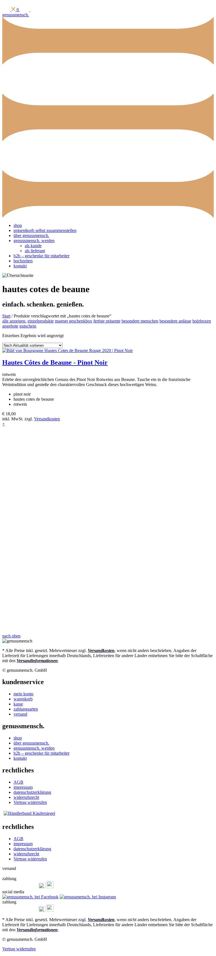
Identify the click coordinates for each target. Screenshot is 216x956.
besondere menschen (140, 321)
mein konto (23, 693)
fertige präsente (106, 321)
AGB (18, 782)
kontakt (20, 265)
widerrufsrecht (26, 797)
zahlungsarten (26, 709)
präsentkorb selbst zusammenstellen (45, 230)
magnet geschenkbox (73, 321)
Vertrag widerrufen (30, 802)
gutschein (27, 326)
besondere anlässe (175, 321)
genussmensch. (15, 14)
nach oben (11, 635)
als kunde (33, 245)
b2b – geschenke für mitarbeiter (41, 255)
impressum (23, 787)
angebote (10, 326)
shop (18, 225)
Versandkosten (47, 418)
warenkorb (23, 698)
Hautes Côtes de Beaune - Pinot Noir (55, 362)
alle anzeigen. (14, 321)
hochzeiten (23, 260)
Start (6, 316)
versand (20, 714)
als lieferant (35, 250)
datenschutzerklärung (32, 792)
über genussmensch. (31, 235)
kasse (18, 704)
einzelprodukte (41, 321)
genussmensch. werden (34, 240)
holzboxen (201, 321)
